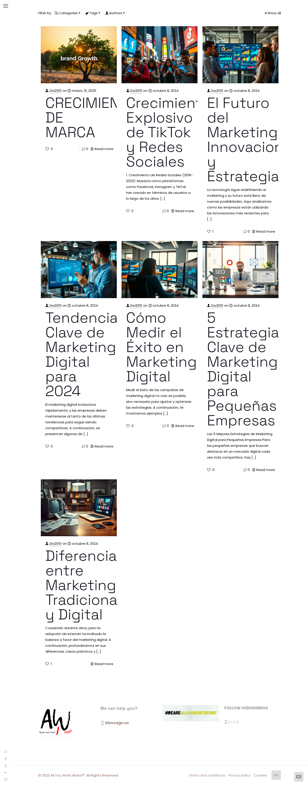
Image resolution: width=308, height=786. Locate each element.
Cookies (260, 775)
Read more (104, 148)
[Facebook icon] (5, 758)
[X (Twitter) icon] (5, 765)
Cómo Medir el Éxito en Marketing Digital (161, 347)
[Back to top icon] (276, 775)
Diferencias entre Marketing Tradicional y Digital (84, 585)
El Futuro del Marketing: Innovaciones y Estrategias (253, 139)
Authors (115, 13)
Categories (68, 13)
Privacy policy (239, 775)
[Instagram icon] (5, 779)
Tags (93, 13)
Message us (117, 723)
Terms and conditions (207, 775)
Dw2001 (56, 90)
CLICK (233, 722)
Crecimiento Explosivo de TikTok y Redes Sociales (168, 132)
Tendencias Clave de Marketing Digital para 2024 (85, 354)
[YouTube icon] (5, 772)
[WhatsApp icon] (5, 751)
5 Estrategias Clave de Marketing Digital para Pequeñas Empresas (247, 369)
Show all (274, 13)
